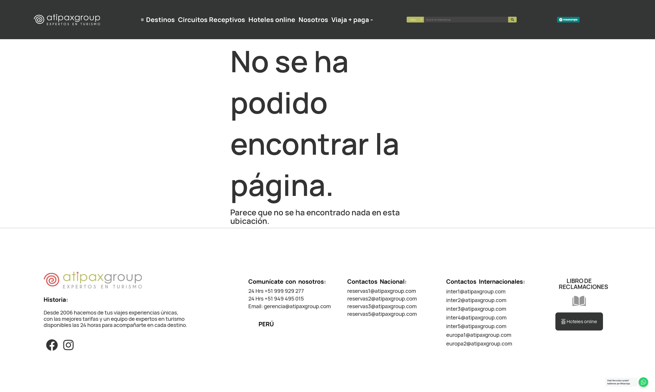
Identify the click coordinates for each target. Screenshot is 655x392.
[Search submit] (512, 20)
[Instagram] (68, 345)
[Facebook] (52, 345)
